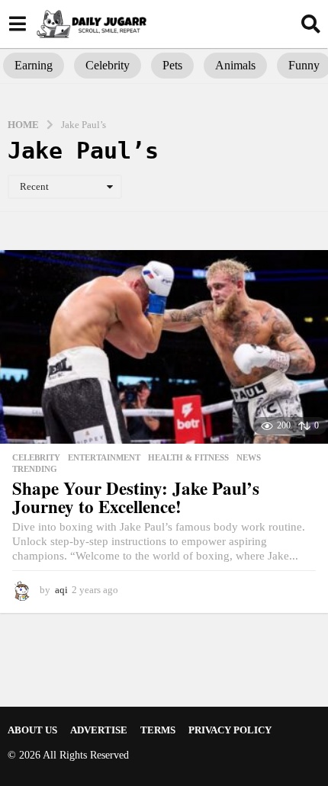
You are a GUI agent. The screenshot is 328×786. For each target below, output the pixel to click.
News (248, 457)
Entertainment (104, 457)
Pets (172, 65)
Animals (235, 65)
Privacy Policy (230, 730)
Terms (157, 730)
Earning (33, 65)
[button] (17, 23)
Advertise (98, 730)
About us (32, 730)
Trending (34, 468)
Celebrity (107, 65)
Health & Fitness (188, 457)
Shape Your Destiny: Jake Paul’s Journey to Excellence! (135, 497)
